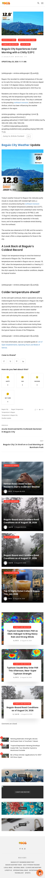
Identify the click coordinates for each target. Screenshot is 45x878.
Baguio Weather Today (27, 40)
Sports (27, 873)
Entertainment (34, 870)
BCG (10, 491)
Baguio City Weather (16, 145)
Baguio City (5, 409)
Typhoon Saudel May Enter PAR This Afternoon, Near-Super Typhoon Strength (22, 670)
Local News (25, 44)
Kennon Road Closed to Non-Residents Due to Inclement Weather (22, 485)
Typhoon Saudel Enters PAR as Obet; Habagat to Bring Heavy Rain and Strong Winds (22, 634)
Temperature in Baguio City (9, 415)
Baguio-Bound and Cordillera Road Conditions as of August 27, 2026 (21, 557)
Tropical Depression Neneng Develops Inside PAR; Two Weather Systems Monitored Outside (25, 747)
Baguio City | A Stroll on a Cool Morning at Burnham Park (23, 446)
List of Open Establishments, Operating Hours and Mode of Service (22, 345)
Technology (19, 873)
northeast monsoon (21, 103)
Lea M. (10, 527)
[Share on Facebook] (4, 361)
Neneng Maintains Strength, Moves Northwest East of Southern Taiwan (24, 740)
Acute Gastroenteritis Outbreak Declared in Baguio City (21, 430)
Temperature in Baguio (8, 412)
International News (20, 870)
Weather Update (6, 418)
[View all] (22, 775)
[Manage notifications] (40, 874)
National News (19, 867)
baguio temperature (17, 409)
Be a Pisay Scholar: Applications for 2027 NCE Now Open (25, 756)
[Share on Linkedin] (23, 361)
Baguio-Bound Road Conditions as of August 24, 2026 (22, 709)
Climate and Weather (10, 44)
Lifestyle (8, 870)
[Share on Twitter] (10, 361)
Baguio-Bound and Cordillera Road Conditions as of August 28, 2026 (21, 521)
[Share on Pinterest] (16, 361)
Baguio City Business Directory (22, 862)
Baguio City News (9, 40)
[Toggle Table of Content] (27, 136)
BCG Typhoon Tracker (31, 865)
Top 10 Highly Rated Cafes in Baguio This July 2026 (22, 593)
